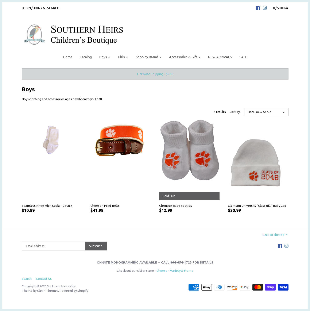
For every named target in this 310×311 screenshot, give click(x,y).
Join (36, 8)
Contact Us (44, 278)
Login (26, 8)
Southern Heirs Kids (61, 286)
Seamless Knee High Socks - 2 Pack (47, 205)
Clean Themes (47, 290)
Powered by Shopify (73, 290)
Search (27, 278)
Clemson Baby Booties (175, 205)
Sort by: (235, 112)
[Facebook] (258, 8)
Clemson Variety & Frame (174, 270)
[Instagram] (265, 8)
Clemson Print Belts (105, 205)
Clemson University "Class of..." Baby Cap (257, 205)
